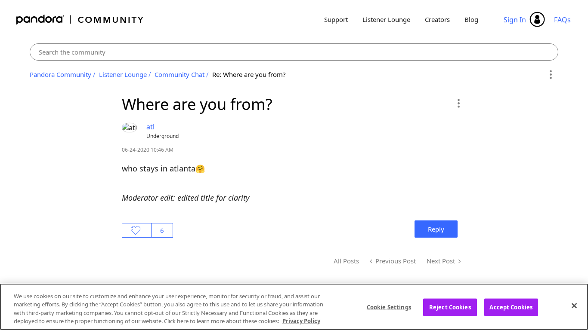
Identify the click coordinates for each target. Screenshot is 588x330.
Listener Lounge (386, 19)
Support (336, 19)
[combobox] (294, 52)
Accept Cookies (510, 307)
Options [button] (550, 75)
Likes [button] (136, 230)
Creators (437, 19)
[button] (458, 103)
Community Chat (179, 74)
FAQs (562, 19)
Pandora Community (80, 19)
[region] (294, 307)
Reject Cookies (450, 307)
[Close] (574, 305)
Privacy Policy (301, 321)
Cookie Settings (389, 307)
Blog (471, 19)
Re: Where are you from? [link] (249, 74)
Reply (436, 229)
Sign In (515, 19)
